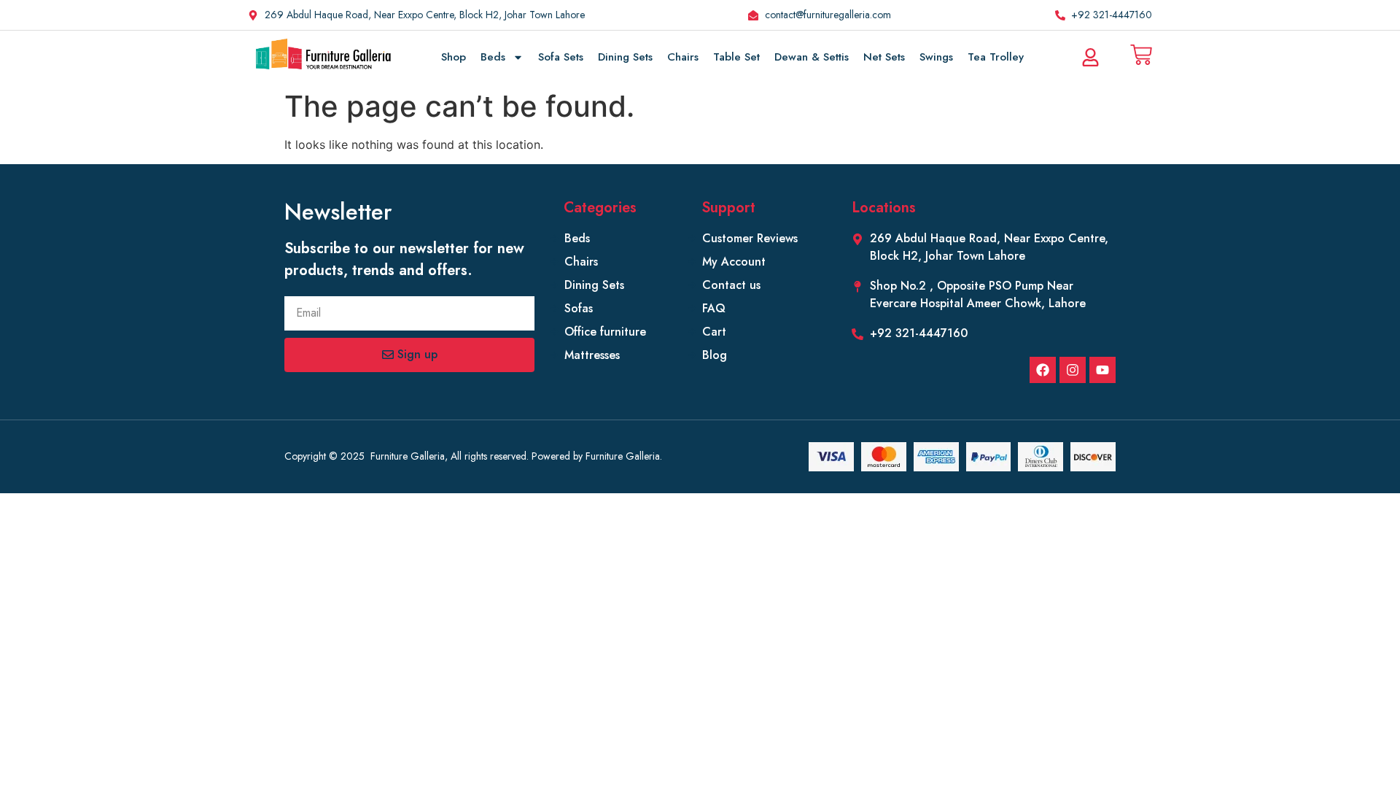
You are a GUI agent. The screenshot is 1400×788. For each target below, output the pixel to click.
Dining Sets (625, 57)
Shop (453, 57)
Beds (493, 57)
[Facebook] (1043, 370)
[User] (1090, 57)
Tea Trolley (996, 57)
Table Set (736, 57)
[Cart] (1141, 55)
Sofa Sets (560, 57)
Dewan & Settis (811, 57)
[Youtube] (1102, 370)
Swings (936, 57)
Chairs (683, 57)
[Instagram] (1072, 370)
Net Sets (884, 57)
